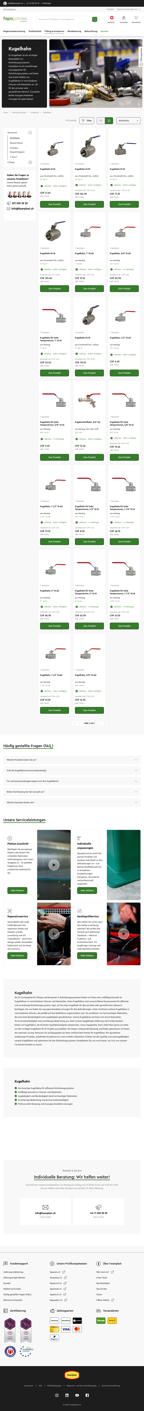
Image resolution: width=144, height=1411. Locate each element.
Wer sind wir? (102, 1272)
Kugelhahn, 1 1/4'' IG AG (51, 675)
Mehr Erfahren (17, 890)
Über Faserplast (112, 1263)
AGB (40, 1386)
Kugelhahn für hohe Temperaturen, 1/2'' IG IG (87, 507)
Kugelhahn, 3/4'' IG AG (120, 253)
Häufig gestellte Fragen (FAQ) (17, 1294)
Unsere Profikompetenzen (72, 1263)
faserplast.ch (56, 1278)
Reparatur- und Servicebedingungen (82, 1386)
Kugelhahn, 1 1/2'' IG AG (51, 506)
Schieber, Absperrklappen (17, 150)
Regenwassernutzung (14, 31)
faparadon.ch (56, 1300)
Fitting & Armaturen (54, 31)
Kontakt (6, 1283)
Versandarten (111, 1310)
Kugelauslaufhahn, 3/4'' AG (87, 422)
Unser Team (101, 1278)
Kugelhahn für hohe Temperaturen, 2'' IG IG (86, 592)
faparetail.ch (56, 1289)
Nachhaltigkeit (103, 1283)
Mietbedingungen (54, 1386)
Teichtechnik (34, 31)
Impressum (28, 1386)
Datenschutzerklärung (111, 1386)
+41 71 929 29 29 (32, 3)
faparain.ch (55, 1272)
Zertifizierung (18, 1310)
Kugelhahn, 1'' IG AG (84, 253)
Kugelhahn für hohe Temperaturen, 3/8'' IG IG (52, 423)
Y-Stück (13, 157)
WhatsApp (46, 3)
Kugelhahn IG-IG (47, 169)
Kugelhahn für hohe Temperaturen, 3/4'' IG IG (122, 423)
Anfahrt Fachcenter (12, 1289)
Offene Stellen (102, 1300)
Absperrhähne (16, 143)
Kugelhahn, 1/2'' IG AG (120, 338)
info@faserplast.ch (15, 3)
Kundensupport (19, 1263)
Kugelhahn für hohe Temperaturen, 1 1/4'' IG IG (122, 507)
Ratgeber (110, 9)
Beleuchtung (91, 31)
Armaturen (12, 132)
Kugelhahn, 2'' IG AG (49, 591)
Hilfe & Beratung (9, 9)
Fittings (10, 162)
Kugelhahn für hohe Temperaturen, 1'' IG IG (51, 339)
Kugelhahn (15, 138)
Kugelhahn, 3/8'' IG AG (85, 675)
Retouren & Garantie (12, 1300)
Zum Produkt (55, 204)
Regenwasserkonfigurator (127, 9)
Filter (89, 121)
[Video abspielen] (54, 865)
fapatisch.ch (55, 1294)
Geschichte (101, 1289)
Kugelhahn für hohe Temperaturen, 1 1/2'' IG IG (122, 592)
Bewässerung (74, 31)
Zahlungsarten (65, 1310)
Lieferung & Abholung (13, 1272)
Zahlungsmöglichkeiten (14, 1278)
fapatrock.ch (56, 1283)
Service (104, 31)
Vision (99, 1294)
